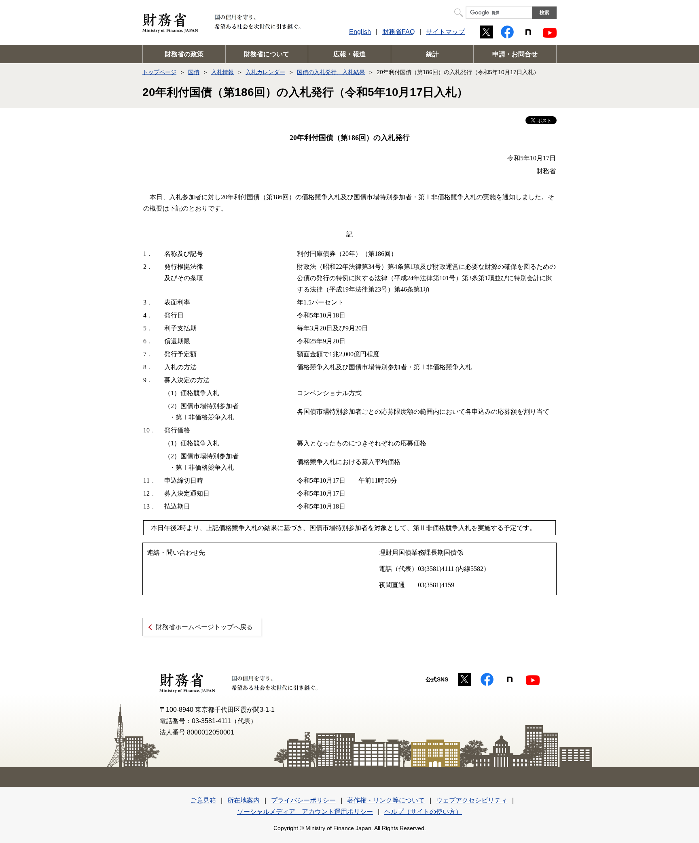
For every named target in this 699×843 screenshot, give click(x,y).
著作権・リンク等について (386, 800)
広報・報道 (349, 54)
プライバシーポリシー (303, 800)
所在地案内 (243, 800)
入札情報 (222, 72)
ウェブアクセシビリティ (471, 800)
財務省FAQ (398, 31)
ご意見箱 (203, 800)
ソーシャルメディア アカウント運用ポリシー (305, 811)
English (360, 31)
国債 (193, 72)
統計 (432, 54)
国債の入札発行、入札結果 (331, 72)
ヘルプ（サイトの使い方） (423, 811)
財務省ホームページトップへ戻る (204, 627)
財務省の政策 (184, 54)
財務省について (266, 54)
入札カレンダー (265, 72)
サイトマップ (445, 31)
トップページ (159, 72)
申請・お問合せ (515, 54)
